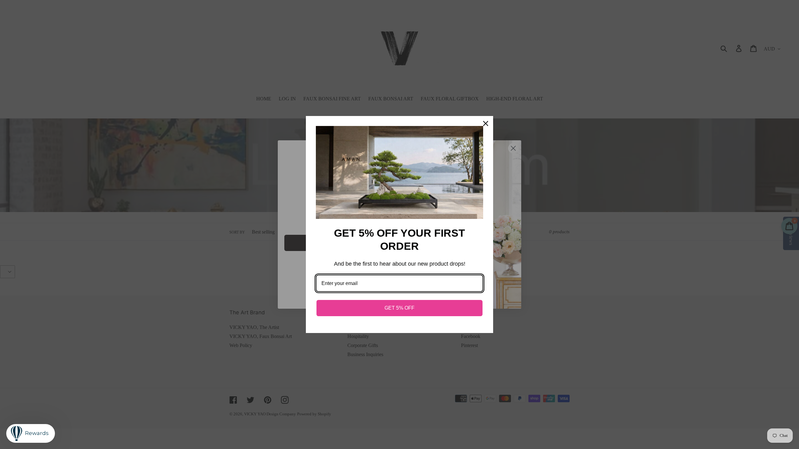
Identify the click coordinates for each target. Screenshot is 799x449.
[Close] (485, 123)
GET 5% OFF (399, 308)
